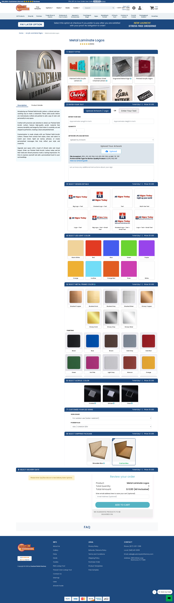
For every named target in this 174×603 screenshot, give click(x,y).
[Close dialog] (107, 272)
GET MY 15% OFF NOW (87, 327)
